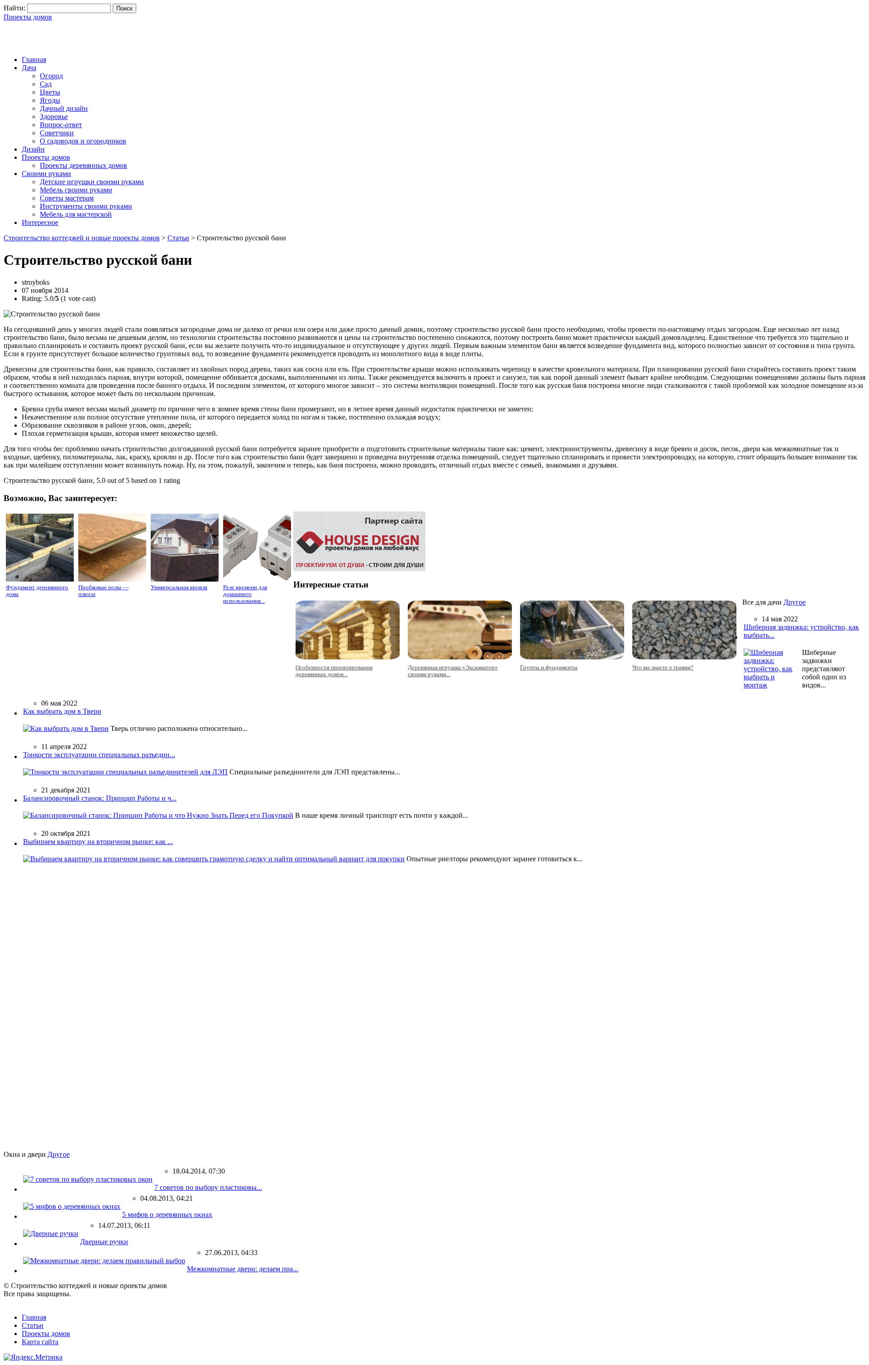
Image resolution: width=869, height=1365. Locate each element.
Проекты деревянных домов (83, 165)
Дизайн (33, 149)
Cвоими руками (46, 173)
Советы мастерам (67, 198)
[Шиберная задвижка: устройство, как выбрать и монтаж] (772, 685)
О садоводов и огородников (83, 141)
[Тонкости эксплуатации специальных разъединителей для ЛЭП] (125, 772)
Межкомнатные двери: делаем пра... (242, 1269)
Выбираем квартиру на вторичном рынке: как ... (98, 841)
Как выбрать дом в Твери (62, 711)
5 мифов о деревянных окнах (167, 1214)
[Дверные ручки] (50, 1233)
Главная (34, 59)
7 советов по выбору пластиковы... (208, 1187)
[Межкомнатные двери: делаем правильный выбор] (104, 1261)
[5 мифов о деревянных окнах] (71, 1206)
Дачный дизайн (64, 108)
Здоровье (54, 116)
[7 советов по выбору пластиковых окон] (88, 1179)
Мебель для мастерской (76, 214)
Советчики (57, 133)
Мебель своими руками (76, 190)
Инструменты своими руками (86, 206)
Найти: (14, 8)
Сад (46, 84)
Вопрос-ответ (61, 125)
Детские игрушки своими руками (92, 182)
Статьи (178, 238)
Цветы (50, 92)
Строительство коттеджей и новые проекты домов (82, 238)
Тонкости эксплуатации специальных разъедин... (99, 755)
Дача (29, 68)
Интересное (40, 222)
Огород (51, 76)
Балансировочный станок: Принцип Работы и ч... (100, 798)
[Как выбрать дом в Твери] (66, 728)
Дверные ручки (104, 1242)
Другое (794, 602)
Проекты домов (28, 17)
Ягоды (50, 100)
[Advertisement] (109, 34)
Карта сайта (40, 1342)
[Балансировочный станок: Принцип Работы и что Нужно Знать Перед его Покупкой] (158, 815)
